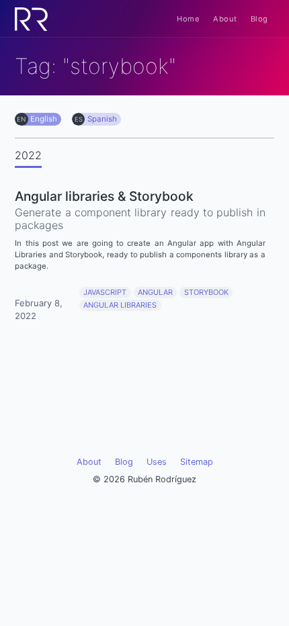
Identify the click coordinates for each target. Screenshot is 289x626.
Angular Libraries (120, 305)
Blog (259, 19)
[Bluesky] (188, 413)
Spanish (102, 119)
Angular (155, 292)
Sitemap (196, 462)
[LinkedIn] (144, 413)
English (43, 119)
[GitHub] (100, 413)
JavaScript (104, 292)
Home (188, 19)
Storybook (206, 292)
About (225, 19)
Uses (157, 462)
